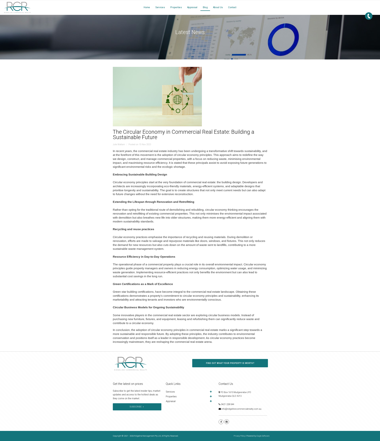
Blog (205, 7)
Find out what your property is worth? (230, 363)
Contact (232, 7)
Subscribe (136, 406)
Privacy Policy (239, 436)
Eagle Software (263, 436)
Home (147, 7)
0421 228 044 (227, 404)
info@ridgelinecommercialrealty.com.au (241, 409)
